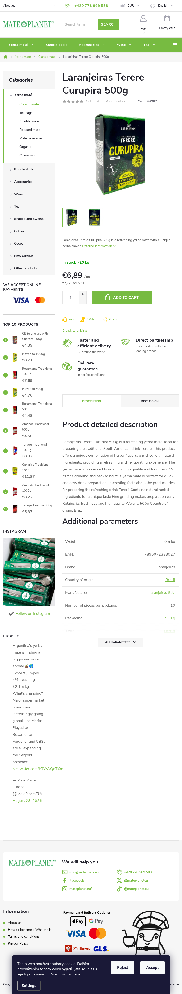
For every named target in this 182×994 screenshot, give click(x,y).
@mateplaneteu (136, 880)
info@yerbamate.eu (84, 872)
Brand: (74, 331)
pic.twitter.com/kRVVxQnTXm (38, 768)
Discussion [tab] (150, 401)
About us (9, 6)
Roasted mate (29, 129)
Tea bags (25, 113)
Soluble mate (29, 121)
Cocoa (19, 243)
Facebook (76, 880)
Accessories (23, 181)
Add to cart (126, 297)
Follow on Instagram (33, 613)
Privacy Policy (18, 943)
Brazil (170, 579)
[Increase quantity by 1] (82, 294)
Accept (152, 967)
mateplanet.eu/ (80, 889)
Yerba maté (23, 95)
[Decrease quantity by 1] (82, 301)
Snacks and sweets (29, 219)
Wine (18, 194)
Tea (17, 206)
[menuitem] (21, 45)
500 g (170, 618)
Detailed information (97, 246)
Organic (25, 147)
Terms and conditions (24, 936)
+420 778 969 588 (138, 872)
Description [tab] (91, 401)
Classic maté (29, 104)
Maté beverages (31, 138)
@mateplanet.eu (136, 889)
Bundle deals (24, 169)
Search (108, 24)
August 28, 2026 (27, 800)
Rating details (116, 102)
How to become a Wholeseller (30, 929)
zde (77, 974)
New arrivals (23, 256)
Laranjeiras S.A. (162, 592)
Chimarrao (27, 155)
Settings (29, 985)
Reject (122, 967)
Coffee (19, 231)
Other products (25, 268)
